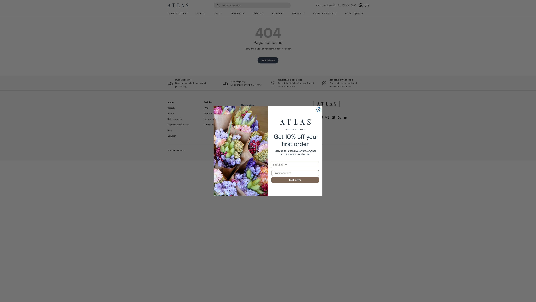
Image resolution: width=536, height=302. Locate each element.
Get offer (295, 180)
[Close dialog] (319, 109)
